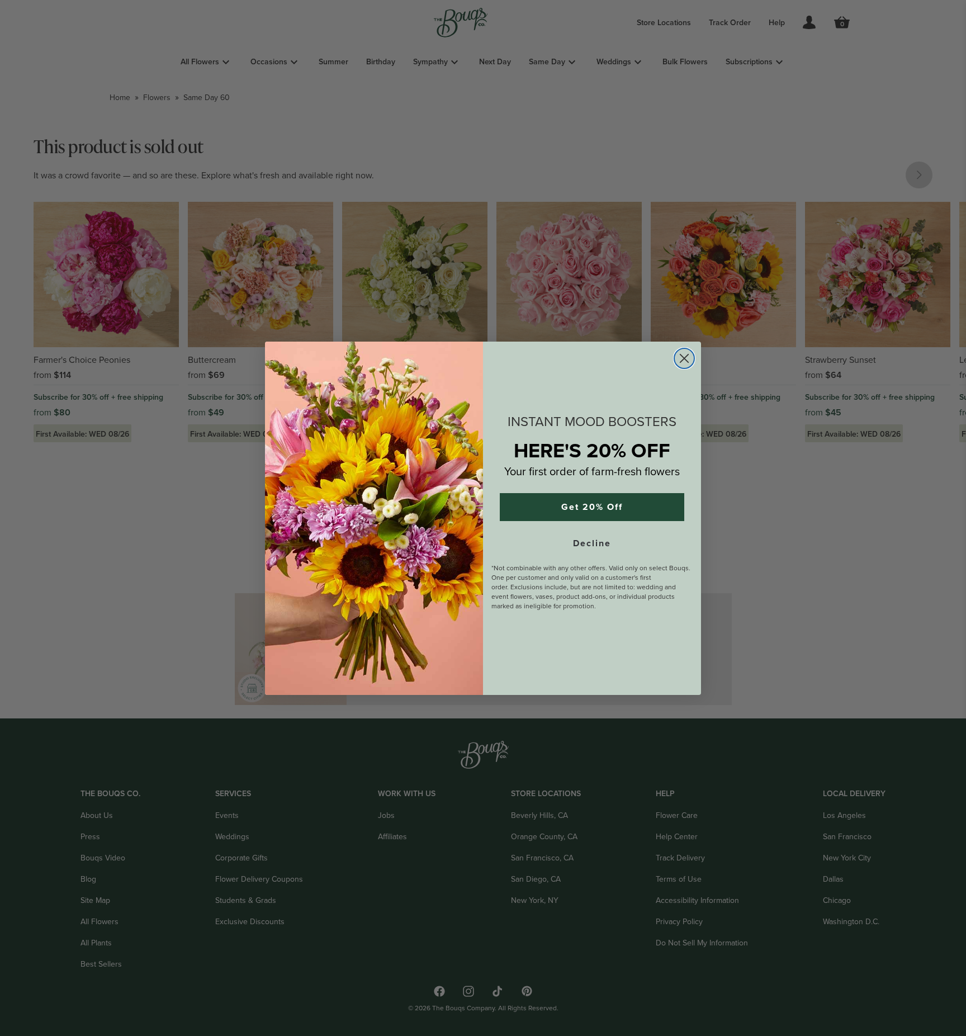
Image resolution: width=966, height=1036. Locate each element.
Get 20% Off (592, 507)
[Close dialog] (684, 358)
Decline (592, 543)
